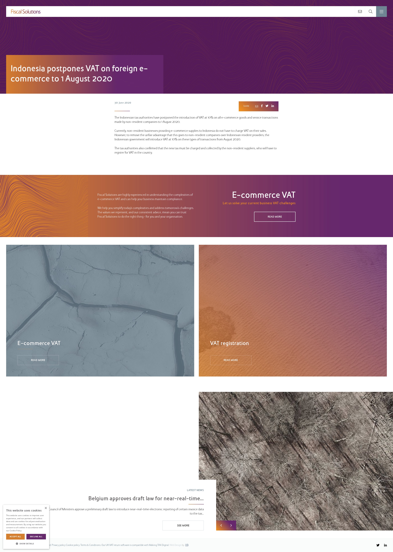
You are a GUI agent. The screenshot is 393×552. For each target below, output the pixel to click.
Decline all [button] (36, 536)
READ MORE (275, 217)
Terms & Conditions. (90, 545)
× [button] (46, 508)
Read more (27, 530)
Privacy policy (58, 545)
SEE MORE (183, 526)
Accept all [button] (15, 536)
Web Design (175, 545)
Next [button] (231, 526)
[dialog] (26, 527)
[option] (196, 461)
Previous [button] (221, 526)
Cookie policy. (73, 545)
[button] (26, 544)
